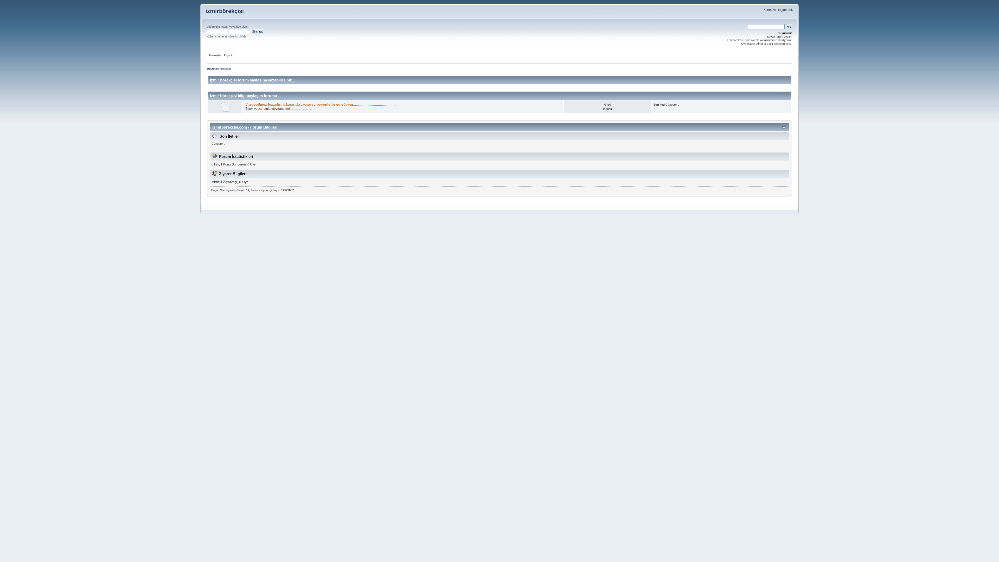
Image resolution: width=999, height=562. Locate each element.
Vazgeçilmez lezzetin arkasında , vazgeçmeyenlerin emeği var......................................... (320, 104)
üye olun (241, 26)
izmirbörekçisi (225, 11)
